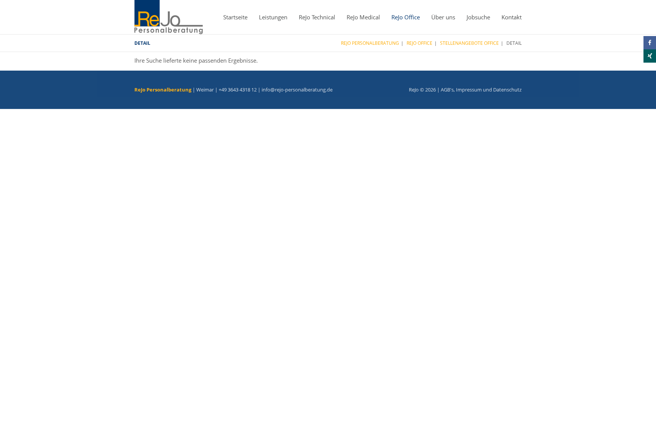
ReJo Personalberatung (370, 43)
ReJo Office (405, 17)
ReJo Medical (363, 17)
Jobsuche (478, 17)
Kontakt (511, 17)
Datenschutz (507, 89)
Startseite (235, 17)
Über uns (443, 17)
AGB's (447, 89)
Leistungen (273, 17)
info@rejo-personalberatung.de (297, 89)
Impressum (469, 89)
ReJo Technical (317, 17)
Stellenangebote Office (469, 43)
